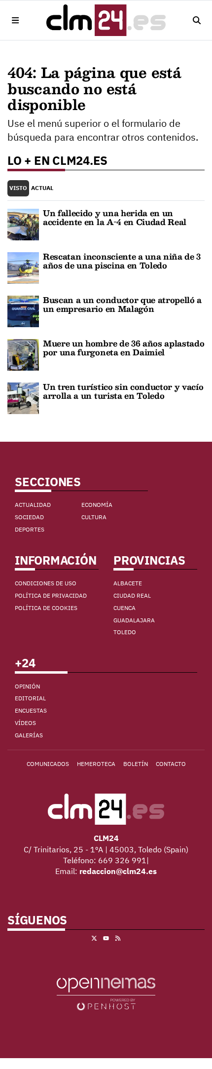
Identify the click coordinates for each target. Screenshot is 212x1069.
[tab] (18, 188)
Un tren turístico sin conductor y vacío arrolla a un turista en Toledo (123, 391)
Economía (96, 504)
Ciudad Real (132, 595)
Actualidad (33, 504)
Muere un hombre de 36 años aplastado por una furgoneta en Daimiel (123, 348)
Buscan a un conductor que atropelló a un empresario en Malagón (122, 304)
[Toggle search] (196, 20)
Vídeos (25, 722)
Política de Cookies (46, 607)
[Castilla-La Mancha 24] (106, 20)
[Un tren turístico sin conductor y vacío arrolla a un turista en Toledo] (23, 397)
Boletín (135, 763)
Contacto (171, 763)
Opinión (27, 686)
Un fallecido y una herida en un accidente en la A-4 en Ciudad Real (114, 217)
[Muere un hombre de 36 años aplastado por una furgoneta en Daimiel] (23, 354)
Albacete (127, 583)
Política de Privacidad (51, 595)
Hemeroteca (96, 763)
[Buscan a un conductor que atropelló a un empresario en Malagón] (23, 310)
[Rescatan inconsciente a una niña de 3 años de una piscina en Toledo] (23, 267)
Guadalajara (134, 620)
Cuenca (124, 607)
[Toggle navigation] (15, 20)
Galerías (29, 735)
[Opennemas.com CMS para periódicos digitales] (106, 993)
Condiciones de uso (45, 583)
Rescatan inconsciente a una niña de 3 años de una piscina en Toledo (122, 261)
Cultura (93, 517)
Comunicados (48, 763)
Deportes (29, 529)
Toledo (124, 632)
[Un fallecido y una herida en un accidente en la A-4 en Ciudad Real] (23, 224)
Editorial (30, 698)
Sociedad (29, 517)
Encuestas (31, 710)
